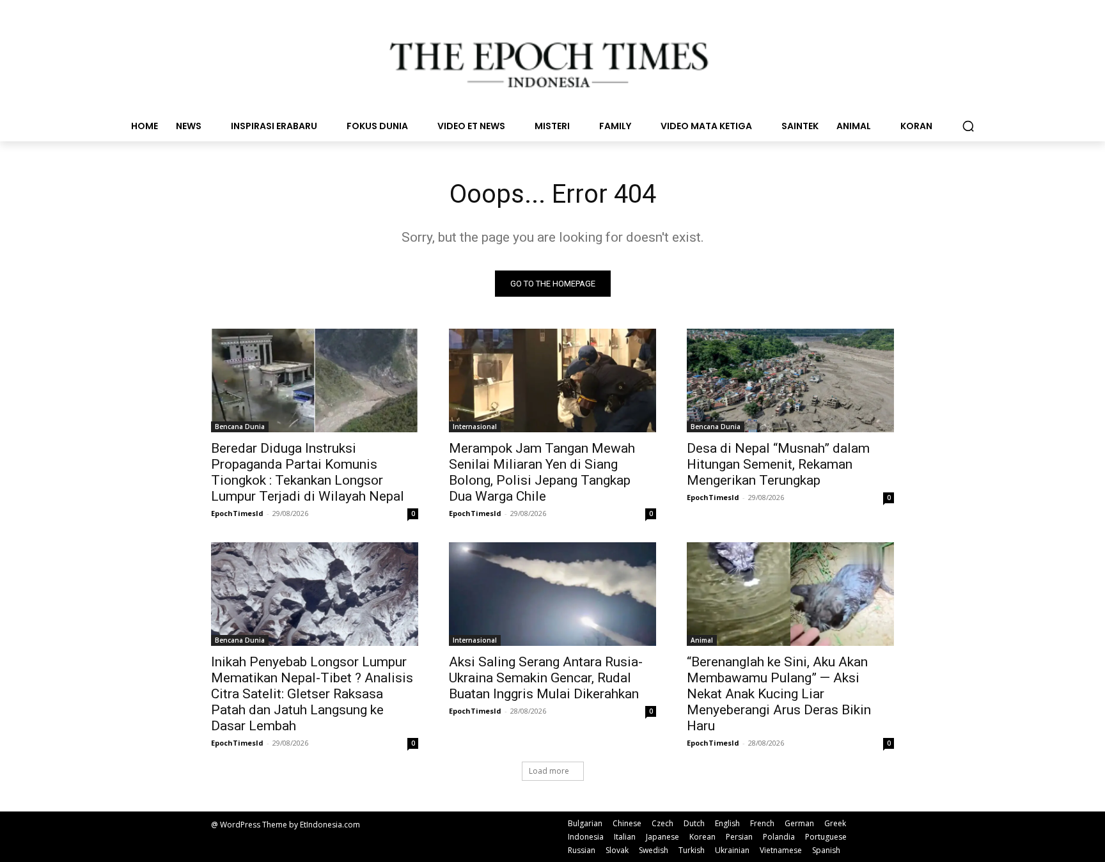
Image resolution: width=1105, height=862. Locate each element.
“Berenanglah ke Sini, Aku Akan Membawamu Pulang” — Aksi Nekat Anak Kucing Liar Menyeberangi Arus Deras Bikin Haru (779, 693)
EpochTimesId (237, 513)
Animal (702, 640)
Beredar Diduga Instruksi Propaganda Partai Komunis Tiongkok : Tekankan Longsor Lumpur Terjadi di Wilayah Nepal (307, 472)
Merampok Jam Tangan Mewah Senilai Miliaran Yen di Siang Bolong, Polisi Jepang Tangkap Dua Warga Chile (542, 472)
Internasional (475, 426)
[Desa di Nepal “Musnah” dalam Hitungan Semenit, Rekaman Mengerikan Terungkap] (790, 380)
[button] (968, 126)
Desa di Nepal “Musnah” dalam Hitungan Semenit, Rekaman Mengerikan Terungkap (778, 464)
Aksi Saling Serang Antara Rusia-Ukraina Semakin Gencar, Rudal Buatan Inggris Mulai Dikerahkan (546, 677)
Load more (549, 770)
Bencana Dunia (240, 426)
